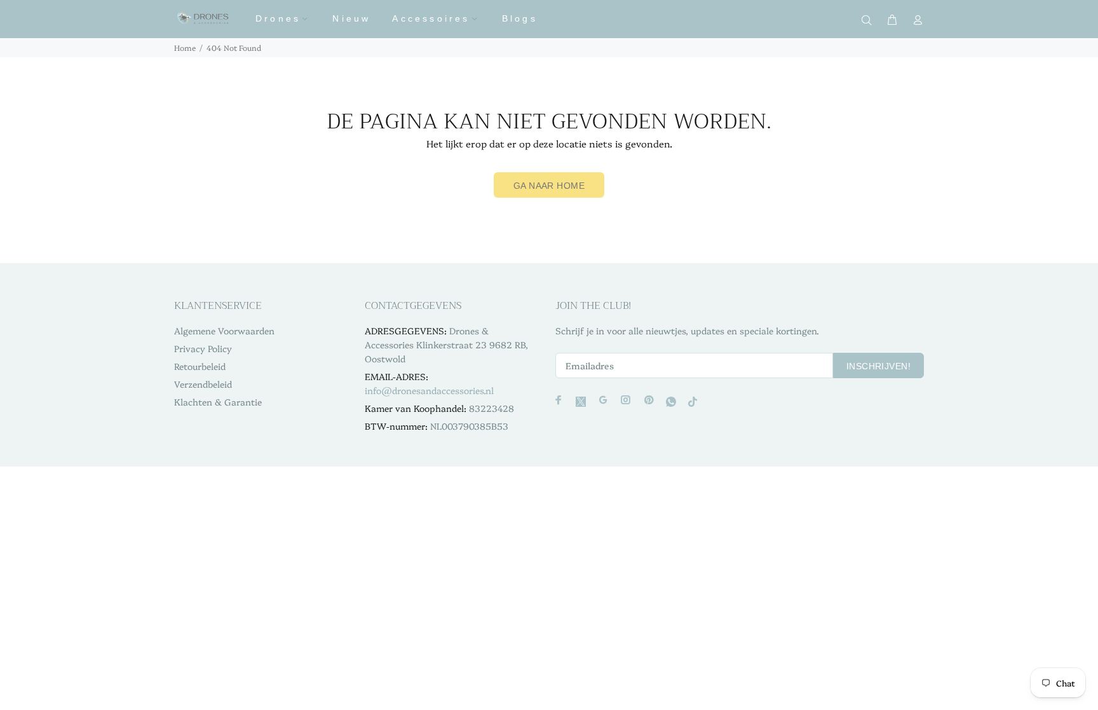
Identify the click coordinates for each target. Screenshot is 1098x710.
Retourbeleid (200, 366)
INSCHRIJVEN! (878, 366)
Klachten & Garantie (218, 401)
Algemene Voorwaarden (224, 330)
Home (185, 47)
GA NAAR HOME (549, 186)
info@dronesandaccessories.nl (429, 390)
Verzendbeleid (203, 384)
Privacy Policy (203, 348)
